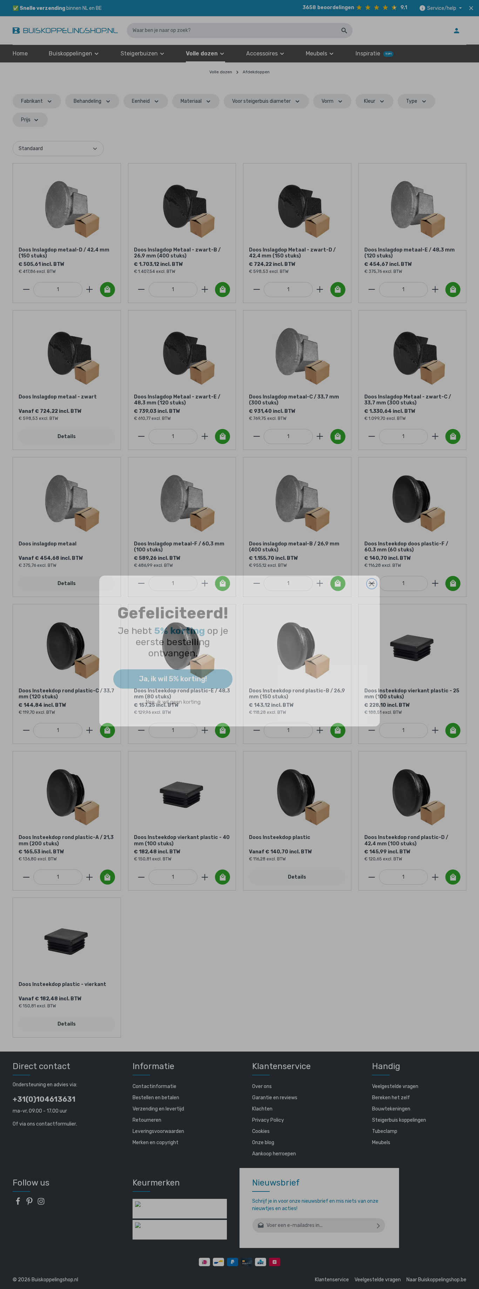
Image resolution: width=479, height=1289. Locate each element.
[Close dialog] (371, 577)
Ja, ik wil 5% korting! (173, 672)
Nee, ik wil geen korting (173, 695)
